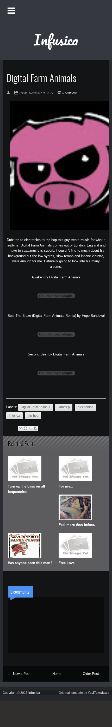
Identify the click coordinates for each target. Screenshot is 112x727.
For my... (66, 486)
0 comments (70, 93)
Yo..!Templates (98, 692)
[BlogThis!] (25, 428)
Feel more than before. (77, 525)
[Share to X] (30, 428)
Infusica (56, 40)
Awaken (37, 277)
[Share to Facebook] (35, 428)
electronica (85, 407)
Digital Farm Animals (64, 277)
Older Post (91, 674)
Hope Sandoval (93, 316)
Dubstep (64, 407)
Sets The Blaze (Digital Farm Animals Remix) (42, 316)
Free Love (66, 563)
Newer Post (21, 674)
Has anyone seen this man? (30, 563)
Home (56, 674)
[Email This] (20, 428)
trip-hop (33, 415)
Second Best (37, 354)
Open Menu (11, 10)
